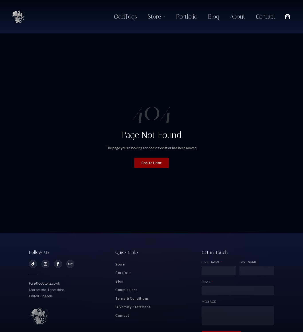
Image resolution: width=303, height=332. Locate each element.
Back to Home (151, 163)
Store (120, 264)
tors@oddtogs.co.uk (44, 283)
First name (212, 262)
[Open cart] (287, 16)
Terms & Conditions (132, 298)
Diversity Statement (132, 307)
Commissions (126, 290)
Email (207, 281)
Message (209, 301)
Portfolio (123, 273)
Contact (122, 315)
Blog (119, 281)
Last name (248, 262)
